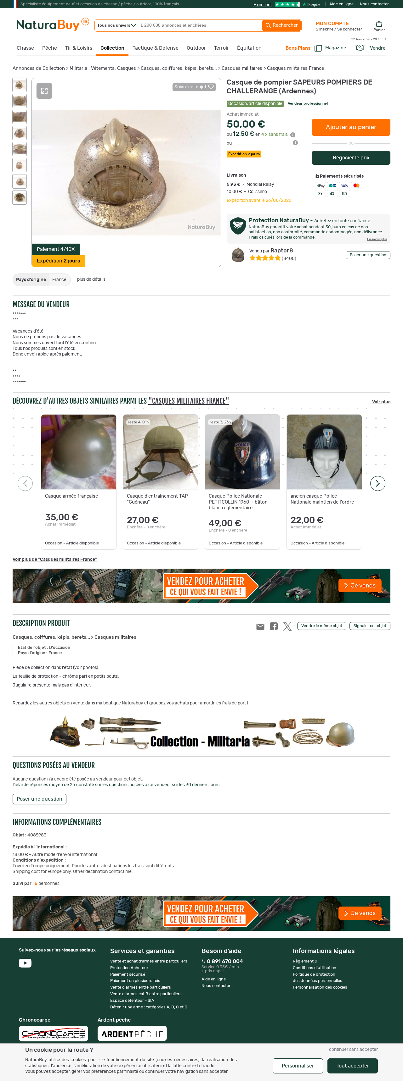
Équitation (249, 48)
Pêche (49, 48)
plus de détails (91, 279)
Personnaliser (298, 1065)
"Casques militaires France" (188, 401)
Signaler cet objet (370, 626)
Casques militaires (242, 68)
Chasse (25, 48)
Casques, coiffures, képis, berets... (179, 68)
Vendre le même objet (321, 626)
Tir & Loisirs (78, 48)
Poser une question (368, 255)
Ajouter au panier (351, 127)
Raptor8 (271, 251)
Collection (112, 48)
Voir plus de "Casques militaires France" (55, 559)
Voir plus (381, 402)
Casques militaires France (295, 68)
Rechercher (284, 25)
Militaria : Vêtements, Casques (103, 68)
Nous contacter (374, 4)
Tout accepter (353, 1065)
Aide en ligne (341, 4)
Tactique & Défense (156, 48)
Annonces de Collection (39, 68)
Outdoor (196, 48)
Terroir (221, 48)
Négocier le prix (351, 157)
